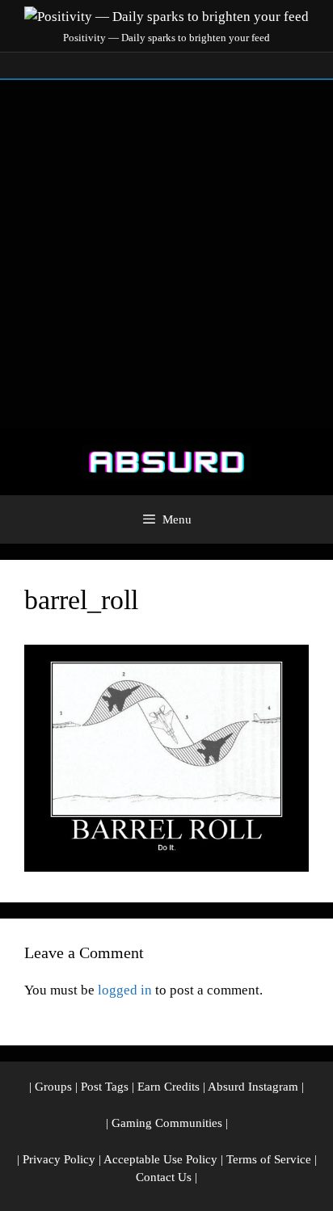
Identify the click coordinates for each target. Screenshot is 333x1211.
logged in (125, 990)
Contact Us (164, 1177)
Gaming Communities (167, 1122)
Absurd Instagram (253, 1086)
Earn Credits (168, 1086)
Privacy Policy (59, 1159)
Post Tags (105, 1086)
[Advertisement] (166, 254)
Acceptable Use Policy (160, 1159)
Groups (53, 1086)
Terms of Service (268, 1159)
